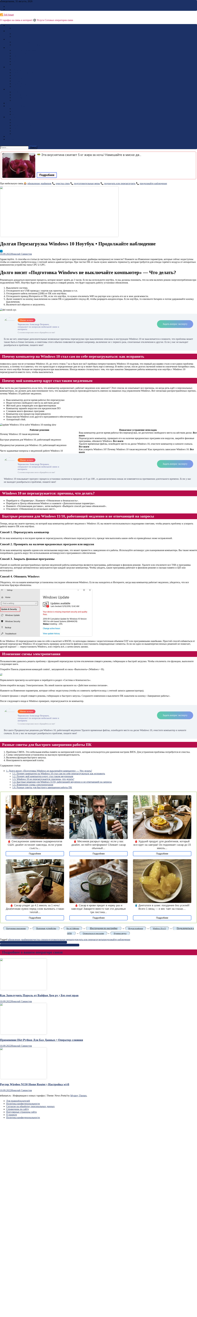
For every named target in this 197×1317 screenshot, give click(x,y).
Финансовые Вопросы (24, 75)
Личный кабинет (21, 81)
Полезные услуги (21, 100)
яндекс (15, 111)
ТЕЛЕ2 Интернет (21, 36)
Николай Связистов (21, 254)
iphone (15, 131)
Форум (9, 139)
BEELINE (11, 25)
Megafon (10, 39)
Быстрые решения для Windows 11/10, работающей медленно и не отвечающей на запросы (62, 782)
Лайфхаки (17, 86)
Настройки (18, 133)
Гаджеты (10, 117)
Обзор (9, 136)
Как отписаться (14, 89)
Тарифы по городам (22, 72)
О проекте (11, 1114)
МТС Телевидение (22, 56)
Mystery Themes (78, 1095)
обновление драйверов (39, 183)
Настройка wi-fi (20, 83)
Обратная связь (14, 9)
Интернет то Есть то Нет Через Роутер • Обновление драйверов (33, 942)
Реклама (10, 6)
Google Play (12, 103)
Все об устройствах (22, 119)
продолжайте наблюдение (153, 183)
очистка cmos (63, 183)
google (15, 108)
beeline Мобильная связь (25, 28)
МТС (9, 47)
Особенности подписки (24, 92)
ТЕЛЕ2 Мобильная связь (25, 33)
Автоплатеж (18, 64)
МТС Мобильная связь (24, 50)
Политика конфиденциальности (23, 1103)
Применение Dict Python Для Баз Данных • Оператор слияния (41, 1040)
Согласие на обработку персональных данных (30, 1106)
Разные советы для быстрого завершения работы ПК (42, 787)
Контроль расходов (22, 58)
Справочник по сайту (17, 1109)
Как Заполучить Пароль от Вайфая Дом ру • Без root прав (39, 995)
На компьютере (20, 122)
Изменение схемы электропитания (32, 784)
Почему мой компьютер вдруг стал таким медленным (42, 776)
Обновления (18, 128)
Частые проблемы (21, 125)
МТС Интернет (20, 53)
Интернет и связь (15, 106)
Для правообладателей (18, 1101)
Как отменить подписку (25, 94)
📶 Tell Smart (7, 14)
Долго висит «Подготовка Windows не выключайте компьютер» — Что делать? (49, 770)
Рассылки (17, 97)
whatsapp (17, 114)
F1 (1, 251)
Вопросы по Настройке (24, 78)
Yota (8, 67)
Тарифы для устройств (24, 69)
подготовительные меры (87, 183)
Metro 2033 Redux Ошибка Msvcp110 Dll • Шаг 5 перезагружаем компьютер (39, 945)
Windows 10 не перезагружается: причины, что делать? (43, 779)
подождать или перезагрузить (119, 183)
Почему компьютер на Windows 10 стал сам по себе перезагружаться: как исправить (58, 773)
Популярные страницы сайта (21, 1112)
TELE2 (10, 31)
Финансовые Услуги (23, 61)
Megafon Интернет (22, 42)
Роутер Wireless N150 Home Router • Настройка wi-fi (34, 1084)
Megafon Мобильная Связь (26, 44)
